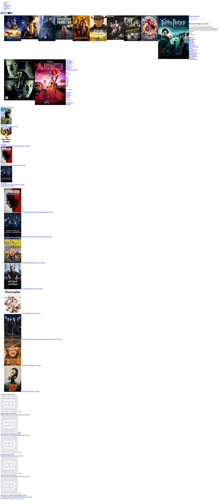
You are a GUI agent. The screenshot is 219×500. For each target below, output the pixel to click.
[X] (9, 13)
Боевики (191, 40)
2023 (67, 80)
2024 (67, 78)
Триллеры (69, 63)
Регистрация (7, 5)
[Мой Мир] (11, 13)
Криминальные (193, 53)
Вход (5, 3)
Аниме (191, 37)
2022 (67, 82)
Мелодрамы (192, 54)
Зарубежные (69, 102)
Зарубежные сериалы (72, 70)
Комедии (191, 51)
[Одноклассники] (4, 13)
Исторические (193, 50)
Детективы (192, 45)
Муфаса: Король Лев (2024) (9, 413)
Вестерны (192, 42)
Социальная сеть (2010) (7, 454)
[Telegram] (6, 13)
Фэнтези (68, 68)
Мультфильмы (193, 56)
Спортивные (69, 62)
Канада (68, 94)
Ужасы (68, 65)
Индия (68, 97)
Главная (6, 6)
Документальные (194, 46)
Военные (191, 43)
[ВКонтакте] (2, 13)
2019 (67, 86)
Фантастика (69, 66)
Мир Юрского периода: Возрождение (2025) (14, 495)
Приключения (193, 59)
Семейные (69, 60)
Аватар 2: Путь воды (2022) (9, 475)
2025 (67, 77)
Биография (192, 39)
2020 (67, 85)
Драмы (191, 48)
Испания (68, 92)
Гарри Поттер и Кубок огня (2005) (11, 434)
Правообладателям (19, 498)
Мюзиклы (192, 57)
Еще (5, 10)
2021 (67, 83)
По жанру (7, 8)
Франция (68, 95)
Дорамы (68, 104)
